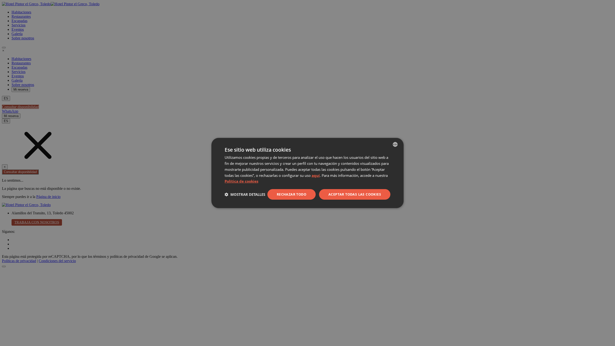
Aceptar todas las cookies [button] (354, 194)
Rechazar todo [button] (291, 194)
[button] (245, 194)
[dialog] (307, 173)
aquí (316, 175)
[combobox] (395, 144)
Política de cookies (241, 181)
